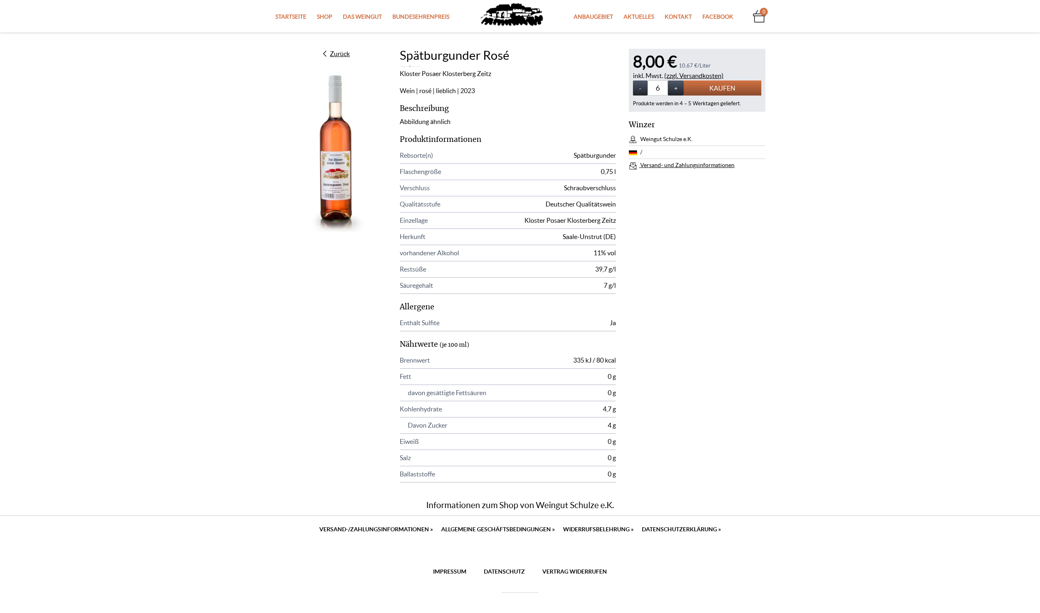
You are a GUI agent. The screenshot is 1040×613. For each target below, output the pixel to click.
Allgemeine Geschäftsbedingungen (498, 529)
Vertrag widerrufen (574, 571)
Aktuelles (639, 16)
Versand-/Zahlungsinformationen (376, 529)
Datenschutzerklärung (681, 529)
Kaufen (722, 88)
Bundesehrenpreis (420, 16)
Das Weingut (362, 16)
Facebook (717, 16)
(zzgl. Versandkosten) (694, 75)
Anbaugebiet (593, 16)
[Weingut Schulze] (512, 16)
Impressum (449, 571)
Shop (324, 16)
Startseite (290, 16)
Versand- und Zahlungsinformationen (686, 165)
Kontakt (678, 16)
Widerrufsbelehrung (598, 529)
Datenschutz (504, 571)
